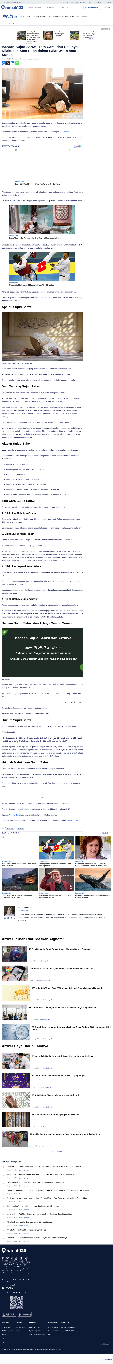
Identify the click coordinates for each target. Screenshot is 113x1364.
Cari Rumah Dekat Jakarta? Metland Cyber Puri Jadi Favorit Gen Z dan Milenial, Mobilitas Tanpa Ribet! (47, 1198)
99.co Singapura (53, 1331)
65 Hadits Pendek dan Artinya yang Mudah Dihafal (55, 1115)
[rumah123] (56, 1250)
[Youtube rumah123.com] (16, 1258)
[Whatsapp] (17, 63)
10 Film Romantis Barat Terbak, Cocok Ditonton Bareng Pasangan (60, 949)
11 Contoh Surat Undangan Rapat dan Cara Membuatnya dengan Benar (62, 1008)
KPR (17, 1331)
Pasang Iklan (93, 7)
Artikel (10, 23)
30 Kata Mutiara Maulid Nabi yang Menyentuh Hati (55, 1095)
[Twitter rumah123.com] (7, 1258)
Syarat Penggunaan (35, 1331)
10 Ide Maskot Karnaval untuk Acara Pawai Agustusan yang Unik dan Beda (65, 1134)
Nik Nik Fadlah (47, 1087)
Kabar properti (25, 16)
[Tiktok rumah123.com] (26, 1258)
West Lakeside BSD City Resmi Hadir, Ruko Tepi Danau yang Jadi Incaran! (36, 1182)
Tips (49, 16)
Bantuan (109, 2)
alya (44, 1126)
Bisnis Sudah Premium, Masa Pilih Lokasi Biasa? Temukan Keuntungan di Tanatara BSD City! (43, 1174)
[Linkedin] (12, 63)
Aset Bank (75, 2)
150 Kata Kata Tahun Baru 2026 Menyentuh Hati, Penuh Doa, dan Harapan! (67, 988)
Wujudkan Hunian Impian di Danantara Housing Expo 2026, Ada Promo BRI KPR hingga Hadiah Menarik (48, 1190)
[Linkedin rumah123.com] (21, 1258)
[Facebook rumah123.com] (3, 1258)
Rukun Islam (65, 132)
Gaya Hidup (16, 23)
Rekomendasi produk (60, 16)
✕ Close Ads (107, 1359)
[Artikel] (9, 16)
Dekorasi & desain (39, 16)
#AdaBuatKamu (73, 821)
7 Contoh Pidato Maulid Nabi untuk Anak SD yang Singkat (59, 1076)
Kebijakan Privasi (34, 1327)
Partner (4, 1334)
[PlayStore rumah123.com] (25, 1315)
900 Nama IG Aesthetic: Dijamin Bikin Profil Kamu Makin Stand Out (61, 969)
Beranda (6, 23)
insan (42, 1146)
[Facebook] (4, 63)
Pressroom (5, 1342)
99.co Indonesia (53, 1327)
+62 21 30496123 (69, 1331)
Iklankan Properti (21, 1327)
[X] (8, 63)
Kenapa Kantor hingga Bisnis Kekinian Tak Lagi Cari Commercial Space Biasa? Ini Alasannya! (44, 1166)
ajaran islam (20, 828)
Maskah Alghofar (34, 59)
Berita (89, 2)
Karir (3, 1338)
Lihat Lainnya (56, 1151)
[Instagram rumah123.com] (12, 1258)
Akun (110, 7)
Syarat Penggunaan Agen (37, 1334)
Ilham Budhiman (47, 1068)
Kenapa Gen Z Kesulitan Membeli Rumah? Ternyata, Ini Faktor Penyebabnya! (37, 1238)
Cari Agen (66, 2)
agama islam (10, 828)
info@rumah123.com (70, 1327)
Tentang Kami (6, 1327)
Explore (82, 2)
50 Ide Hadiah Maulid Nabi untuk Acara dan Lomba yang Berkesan (63, 1056)
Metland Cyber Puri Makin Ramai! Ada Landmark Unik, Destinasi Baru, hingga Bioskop (40, 1214)
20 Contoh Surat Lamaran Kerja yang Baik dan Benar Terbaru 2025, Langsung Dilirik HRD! (71, 1028)
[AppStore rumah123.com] (9, 1314)
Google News (14, 815)
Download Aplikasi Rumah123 (13, 2)
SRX (49, 1334)
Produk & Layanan (7, 1331)
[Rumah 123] (12, 7)
